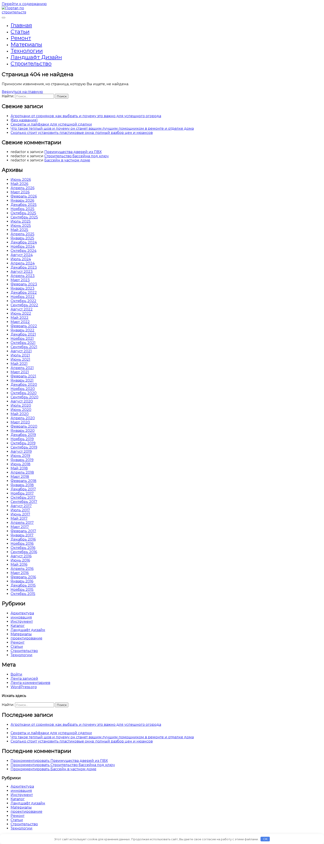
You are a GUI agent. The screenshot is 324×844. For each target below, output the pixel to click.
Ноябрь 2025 (22, 209)
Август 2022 (22, 309)
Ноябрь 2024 (23, 246)
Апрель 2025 (22, 234)
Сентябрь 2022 (24, 305)
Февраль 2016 (23, 577)
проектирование (26, 638)
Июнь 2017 (20, 514)
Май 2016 (19, 564)
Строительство (31, 63)
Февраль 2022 (24, 326)
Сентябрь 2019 (24, 447)
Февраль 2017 (23, 531)
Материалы (26, 44)
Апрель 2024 (23, 263)
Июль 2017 (20, 510)
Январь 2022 (22, 330)
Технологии (27, 51)
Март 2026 (20, 192)
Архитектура (22, 613)
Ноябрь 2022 (23, 297)
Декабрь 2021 (23, 334)
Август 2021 (21, 351)
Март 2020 (20, 422)
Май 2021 (19, 364)
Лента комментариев (30, 683)
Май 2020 (20, 414)
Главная (21, 25)
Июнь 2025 (21, 225)
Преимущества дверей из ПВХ (73, 152)
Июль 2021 (20, 355)
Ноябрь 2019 (22, 439)
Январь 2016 (22, 581)
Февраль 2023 (24, 284)
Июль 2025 (21, 221)
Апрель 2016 (22, 569)
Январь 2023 (22, 288)
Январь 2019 (22, 460)
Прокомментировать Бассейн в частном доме (53, 769)
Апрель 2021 (22, 368)
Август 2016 (21, 556)
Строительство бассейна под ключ (76, 156)
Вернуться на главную (22, 92)
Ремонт (21, 38)
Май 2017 (19, 518)
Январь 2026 (22, 200)
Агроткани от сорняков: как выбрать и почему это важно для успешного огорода (86, 116)
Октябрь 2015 (23, 594)
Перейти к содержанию (24, 4)
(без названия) (24, 120)
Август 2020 (22, 401)
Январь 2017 (22, 535)
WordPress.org (24, 687)
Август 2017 (21, 506)
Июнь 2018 (20, 464)
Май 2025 (19, 230)
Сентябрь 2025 (24, 217)
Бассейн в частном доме (67, 160)
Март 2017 (20, 527)
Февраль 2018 (23, 481)
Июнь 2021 (20, 359)
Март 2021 (20, 372)
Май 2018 (19, 468)
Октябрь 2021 (23, 343)
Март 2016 (20, 573)
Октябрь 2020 (24, 393)
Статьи (20, 31)
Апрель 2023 (23, 276)
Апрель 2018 (22, 472)
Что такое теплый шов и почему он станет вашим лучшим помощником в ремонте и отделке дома (102, 128)
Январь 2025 (22, 238)
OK (265, 839)
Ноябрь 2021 (22, 338)
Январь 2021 (22, 380)
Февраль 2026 (24, 196)
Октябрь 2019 (23, 443)
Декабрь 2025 (24, 205)
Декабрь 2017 (23, 489)
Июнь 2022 (21, 313)
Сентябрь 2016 (24, 552)
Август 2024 (22, 255)
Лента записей (24, 678)
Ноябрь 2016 (22, 543)
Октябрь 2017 (23, 497)
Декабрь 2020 (24, 384)
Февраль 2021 (23, 376)
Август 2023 (22, 272)
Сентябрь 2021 (24, 347)
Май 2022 (19, 318)
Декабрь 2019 (23, 435)
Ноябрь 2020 (23, 389)
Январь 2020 (23, 430)
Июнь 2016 (20, 560)
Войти (16, 674)
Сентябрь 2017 (24, 502)
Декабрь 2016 (23, 539)
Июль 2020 (21, 405)
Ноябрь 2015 (22, 589)
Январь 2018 (22, 485)
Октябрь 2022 (23, 301)
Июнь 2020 (21, 410)
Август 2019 (21, 451)
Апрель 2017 (22, 523)
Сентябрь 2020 (24, 397)
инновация (21, 617)
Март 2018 (20, 477)
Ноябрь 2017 (22, 493)
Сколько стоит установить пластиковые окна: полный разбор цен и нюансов (82, 133)
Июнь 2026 (21, 179)
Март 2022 (20, 322)
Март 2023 (20, 280)
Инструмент (22, 621)
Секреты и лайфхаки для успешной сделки (51, 124)
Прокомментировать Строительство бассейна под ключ (63, 765)
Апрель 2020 (23, 418)
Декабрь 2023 (24, 267)
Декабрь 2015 (23, 585)
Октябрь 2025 (23, 213)
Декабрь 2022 (24, 292)
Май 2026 (19, 184)
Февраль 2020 (24, 426)
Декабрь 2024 (24, 242)
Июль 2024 (21, 259)
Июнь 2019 (20, 456)
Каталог (18, 626)
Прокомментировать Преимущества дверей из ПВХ (59, 761)
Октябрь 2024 (23, 251)
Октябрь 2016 (23, 548)
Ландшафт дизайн (36, 57)
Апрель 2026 (22, 188)
